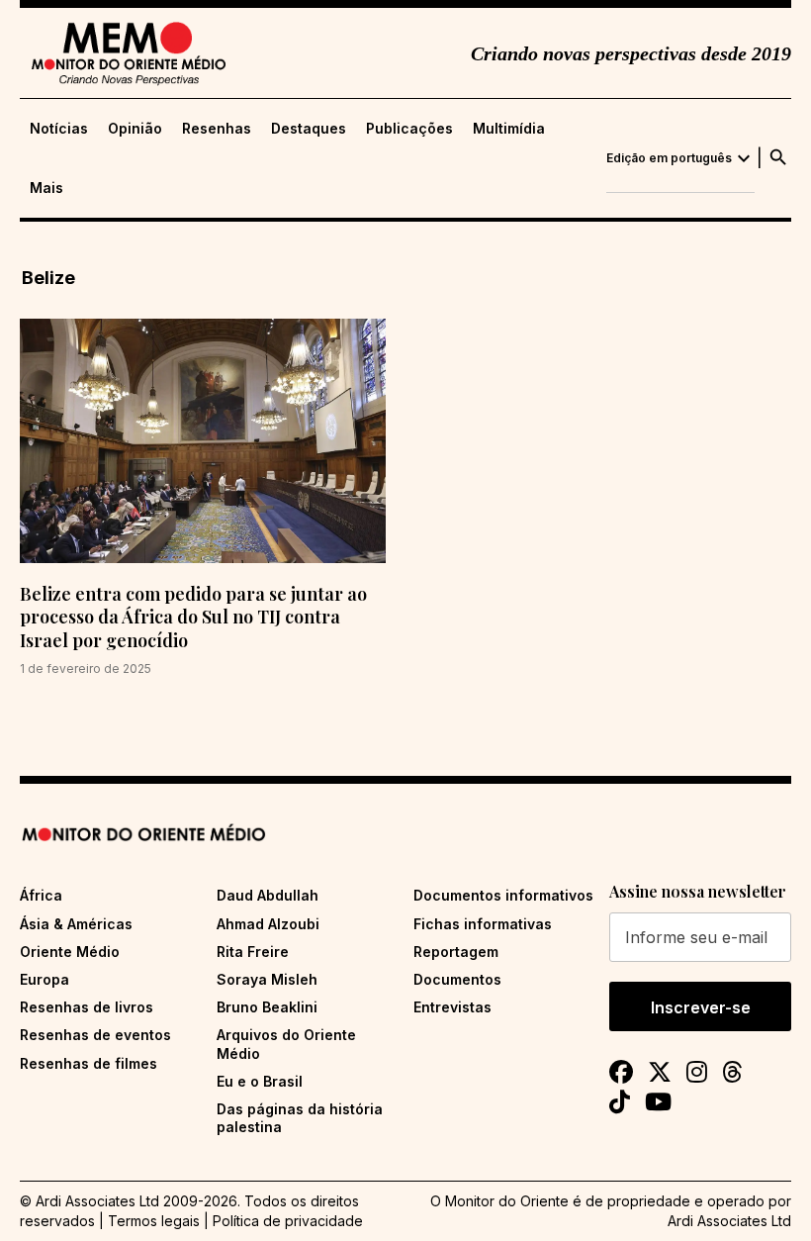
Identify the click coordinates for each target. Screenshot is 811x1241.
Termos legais (154, 1220)
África (41, 895)
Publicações (409, 129)
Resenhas (216, 129)
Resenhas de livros (86, 1007)
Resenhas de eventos (95, 1034)
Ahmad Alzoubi (268, 923)
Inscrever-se (701, 1007)
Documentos (457, 979)
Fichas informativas (482, 923)
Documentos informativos (503, 895)
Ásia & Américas (76, 923)
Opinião (135, 129)
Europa (44, 979)
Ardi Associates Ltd (729, 1220)
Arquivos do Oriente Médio (286, 1043)
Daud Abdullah (267, 895)
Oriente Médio (70, 951)
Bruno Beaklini (267, 1007)
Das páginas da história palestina (300, 1117)
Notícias (59, 129)
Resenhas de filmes (88, 1063)
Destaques (308, 129)
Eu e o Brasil (260, 1081)
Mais (46, 188)
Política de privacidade (288, 1220)
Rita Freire (253, 951)
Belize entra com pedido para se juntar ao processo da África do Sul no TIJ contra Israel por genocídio (193, 617)
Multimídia (509, 129)
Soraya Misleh (267, 979)
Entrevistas (452, 1007)
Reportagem (455, 951)
